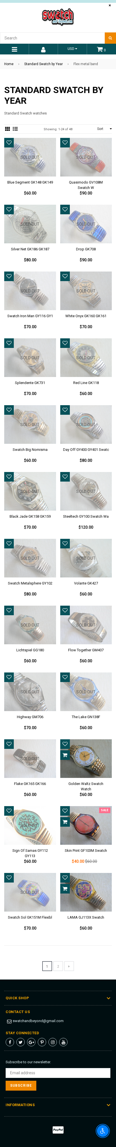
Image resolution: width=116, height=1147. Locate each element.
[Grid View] (7, 129)
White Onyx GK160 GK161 (85, 316)
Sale (104, 810)
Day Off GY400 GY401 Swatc (86, 449)
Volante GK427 (86, 583)
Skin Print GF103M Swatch (86, 850)
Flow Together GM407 (86, 650)
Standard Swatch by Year (43, 64)
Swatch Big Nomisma (30, 449)
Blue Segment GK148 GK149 (30, 182)
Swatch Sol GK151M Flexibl (30, 917)
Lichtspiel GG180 (30, 650)
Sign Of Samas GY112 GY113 (30, 852)
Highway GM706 (30, 717)
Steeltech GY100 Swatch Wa (86, 516)
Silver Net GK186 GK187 (30, 249)
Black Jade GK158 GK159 (30, 516)
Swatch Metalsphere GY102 (30, 583)
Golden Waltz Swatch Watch (85, 785)
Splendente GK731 (30, 383)
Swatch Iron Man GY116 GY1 (30, 316)
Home (9, 64)
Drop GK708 (86, 249)
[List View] (15, 129)
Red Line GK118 (86, 383)
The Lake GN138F (86, 717)
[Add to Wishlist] (9, 142)
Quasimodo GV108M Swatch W (86, 184)
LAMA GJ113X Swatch (86, 917)
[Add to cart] (65, 755)
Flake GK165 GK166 (30, 784)
